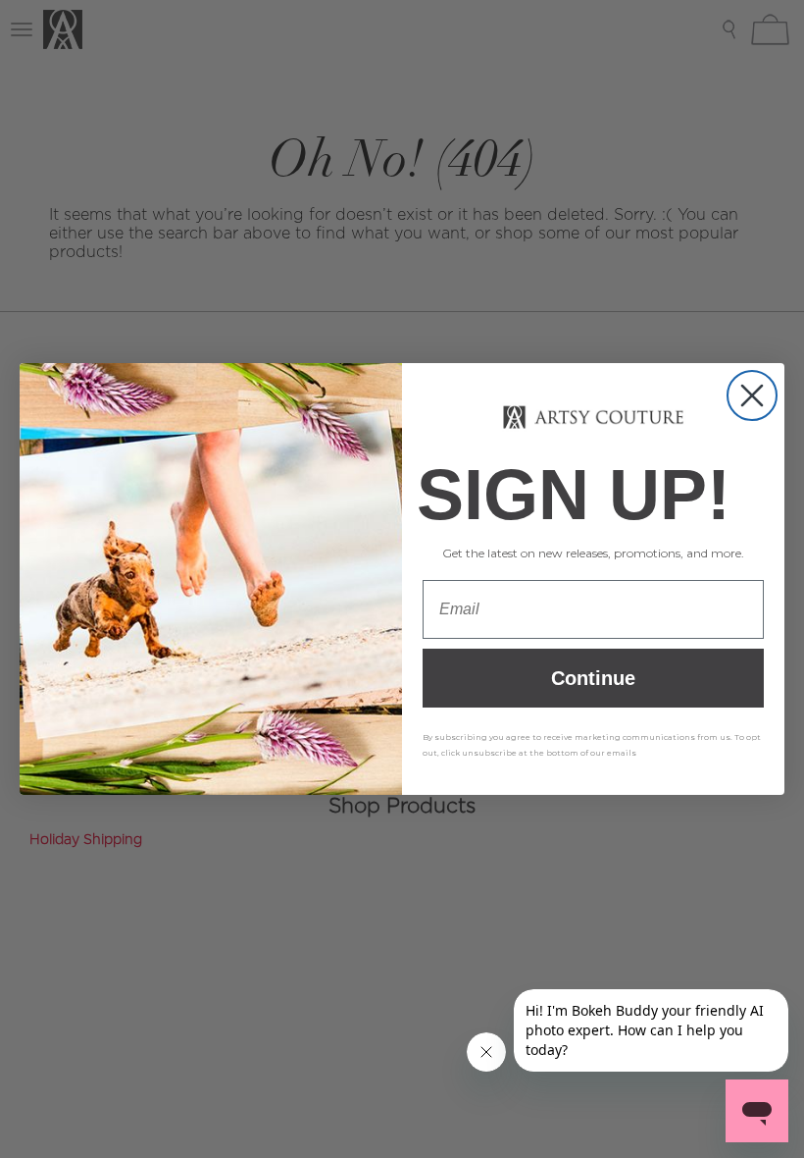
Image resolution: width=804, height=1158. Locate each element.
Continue (593, 680)
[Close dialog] (752, 395)
